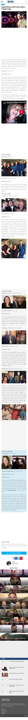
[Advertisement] (14, 43)
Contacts (3, 713)
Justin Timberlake (11, 490)
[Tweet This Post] (18, 558)
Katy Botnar (15, 563)
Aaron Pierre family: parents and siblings (15, 679)
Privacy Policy (4, 711)
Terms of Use (4, 710)
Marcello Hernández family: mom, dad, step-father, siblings (16, 686)
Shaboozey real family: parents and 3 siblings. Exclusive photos (16, 668)
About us (3, 708)
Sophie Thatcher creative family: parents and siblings (16, 692)
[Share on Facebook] (15, 558)
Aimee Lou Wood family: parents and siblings (16, 673)
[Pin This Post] (21, 558)
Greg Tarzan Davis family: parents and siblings (16, 661)
